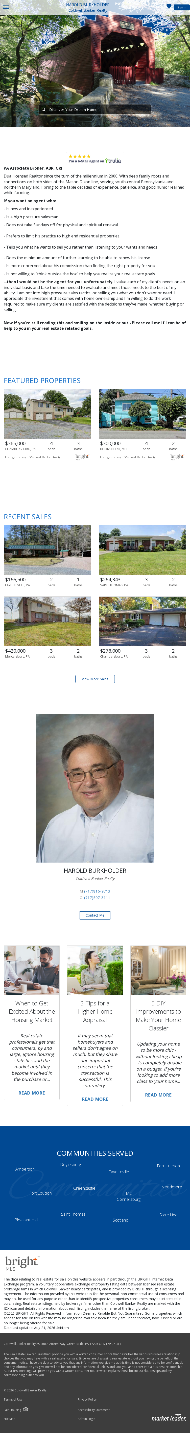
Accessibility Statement (94, 1410)
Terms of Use (13, 1400)
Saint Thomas (73, 1214)
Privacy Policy (87, 1400)
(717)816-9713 (97, 891)
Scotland (120, 1220)
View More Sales (95, 679)
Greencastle (84, 1188)
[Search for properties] (43, 109)
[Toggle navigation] (6, 7)
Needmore (171, 1187)
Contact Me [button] (95, 915)
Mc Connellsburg (129, 1196)
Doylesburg (70, 1164)
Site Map (10, 1419)
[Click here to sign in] (169, 7)
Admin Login (86, 1419)
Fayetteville (119, 1172)
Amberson (25, 1169)
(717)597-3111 (97, 897)
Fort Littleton (168, 1166)
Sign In (181, 7)
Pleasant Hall (26, 1220)
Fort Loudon (40, 1193)
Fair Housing (12, 1410)
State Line (169, 1215)
